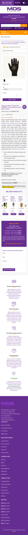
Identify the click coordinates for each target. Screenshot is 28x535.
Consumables (4, 431)
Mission (3, 462)
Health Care (4, 449)
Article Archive (4, 514)
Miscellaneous (4, 434)
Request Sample (9, 50)
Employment (4, 474)
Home (2, 41)
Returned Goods (5, 493)
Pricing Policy (4, 487)
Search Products (7, 28)
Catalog (6, 41)
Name (4, 253)
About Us (3, 459)
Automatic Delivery (5, 520)
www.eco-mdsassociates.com (8, 420)
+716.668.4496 (6, 416)
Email (4, 257)
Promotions (5, 523)
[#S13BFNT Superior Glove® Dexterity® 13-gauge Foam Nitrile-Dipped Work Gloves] (14, 67)
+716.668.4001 (16, 414)
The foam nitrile (5, 134)
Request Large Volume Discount (12, 47)
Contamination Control (6, 428)
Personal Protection (5, 425)
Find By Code (20, 28)
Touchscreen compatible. (18, 149)
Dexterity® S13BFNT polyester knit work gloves (14, 122)
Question (5, 261)
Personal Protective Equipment (14, 41)
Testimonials (4, 471)
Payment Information (6, 484)
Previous (2, 206)
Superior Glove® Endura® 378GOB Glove (21, 199)
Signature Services (5, 517)
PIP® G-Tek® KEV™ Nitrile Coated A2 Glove (5, 199)
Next (25, 206)
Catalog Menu (6, 37)
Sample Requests (5, 468)
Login (18, 2)
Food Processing (5, 444)
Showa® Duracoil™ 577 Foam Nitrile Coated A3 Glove (13, 199)
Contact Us (3, 465)
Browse (5, 32)
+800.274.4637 (9, 414)
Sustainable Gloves (10, 42)
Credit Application (5, 481)
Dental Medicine (5, 441)
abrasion (15, 140)
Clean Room (4, 447)
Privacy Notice (4, 490)
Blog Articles (5, 503)
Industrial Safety (4, 452)
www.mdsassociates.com (7, 418)
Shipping (3, 496)
